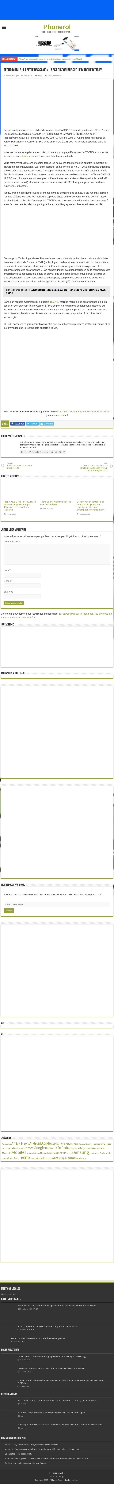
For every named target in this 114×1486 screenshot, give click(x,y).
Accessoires (6, 1144)
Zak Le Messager (12, 76)
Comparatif (99, 1144)
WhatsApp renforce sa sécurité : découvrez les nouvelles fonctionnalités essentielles (60, 1424)
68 (37, 1309)
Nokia (52, 1153)
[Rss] (51, 1476)
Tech (16, 1158)
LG (95, 1148)
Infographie (74, 1148)
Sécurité (10, 1158)
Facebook (18, 1148)
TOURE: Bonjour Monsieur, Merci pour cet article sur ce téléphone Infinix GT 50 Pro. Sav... (42, 1449)
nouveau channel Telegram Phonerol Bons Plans (83, 411)
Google (39, 1148)
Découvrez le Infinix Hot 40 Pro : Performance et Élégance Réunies (52, 1368)
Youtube (79, 1158)
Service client (94, 1153)
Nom (7, 570)
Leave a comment (54, 76)
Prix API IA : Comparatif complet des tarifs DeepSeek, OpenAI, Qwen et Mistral (50, 59)
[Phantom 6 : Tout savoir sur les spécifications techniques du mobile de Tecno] (8, 1313)
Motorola (31, 1153)
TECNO (54, 301)
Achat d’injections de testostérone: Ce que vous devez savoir (48, 1326)
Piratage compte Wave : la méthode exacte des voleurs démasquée (51, 1412)
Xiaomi (70, 1158)
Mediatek (100, 1148)
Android (35, 1143)
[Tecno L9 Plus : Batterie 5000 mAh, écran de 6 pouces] (5, 1341)
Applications (58, 1143)
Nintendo (44, 1153)
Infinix (63, 1147)
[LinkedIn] (59, 1476)
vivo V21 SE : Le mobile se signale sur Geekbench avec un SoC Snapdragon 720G (93, 466)
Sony (4, 1158)
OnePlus (61, 1152)
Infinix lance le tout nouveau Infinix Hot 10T (20, 465)
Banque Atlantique (86, 1144)
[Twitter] (56, 1476)
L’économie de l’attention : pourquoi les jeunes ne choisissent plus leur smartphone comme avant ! (91, 505)
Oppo (68, 1153)
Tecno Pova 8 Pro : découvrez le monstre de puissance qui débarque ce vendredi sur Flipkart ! (20, 505)
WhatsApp (58, 1158)
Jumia (25, 156)
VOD (49, 1158)
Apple (46, 1143)
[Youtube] (62, 1476)
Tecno (40, 76)
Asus (76, 1144)
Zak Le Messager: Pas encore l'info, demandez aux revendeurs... (32, 1445)
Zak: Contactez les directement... (18, 1454)
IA (56, 1148)
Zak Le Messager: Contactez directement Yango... (25, 1463)
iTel (81, 1148)
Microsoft (6, 1153)
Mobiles (18, 1152)
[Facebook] (54, 1476)
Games (28, 1148)
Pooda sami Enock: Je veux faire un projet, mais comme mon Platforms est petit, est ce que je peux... (47, 1458)
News (37, 1153)
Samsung (80, 1152)
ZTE (84, 1158)
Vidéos (44, 1158)
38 (25, 1341)
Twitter (37, 1158)
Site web (8, 591)
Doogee (107, 1144)
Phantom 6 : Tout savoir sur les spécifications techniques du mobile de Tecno (57, 1305)
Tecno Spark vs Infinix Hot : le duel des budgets (55, 503)
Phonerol (57, 26)
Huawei (49, 1148)
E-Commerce (7, 1148)
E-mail (8, 581)
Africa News (20, 1143)
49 (33, 1330)
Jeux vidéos (88, 1148)
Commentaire (12, 541)
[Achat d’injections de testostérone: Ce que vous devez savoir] (8, 1330)
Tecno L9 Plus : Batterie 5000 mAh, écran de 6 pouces (38, 1338)
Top (32, 1158)
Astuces (69, 1144)
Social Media (105, 1153)
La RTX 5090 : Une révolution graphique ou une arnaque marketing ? (52, 1356)
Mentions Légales (8, 1294)
